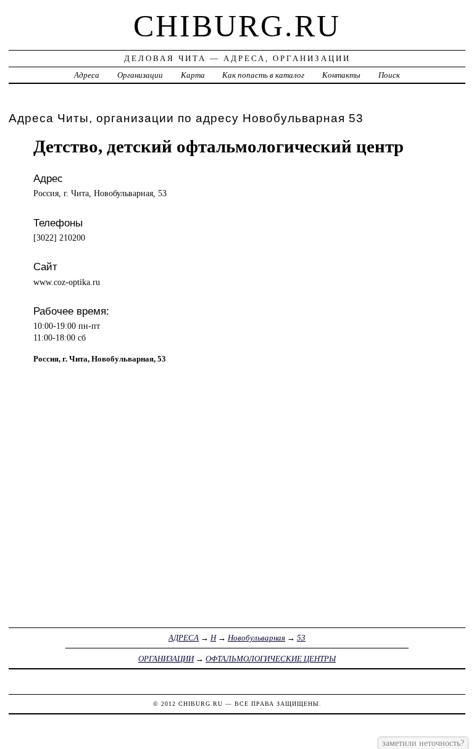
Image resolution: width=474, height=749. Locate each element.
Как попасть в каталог (263, 75)
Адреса (86, 75)
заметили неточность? (423, 743)
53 (301, 637)
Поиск (389, 75)
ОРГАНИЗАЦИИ (166, 658)
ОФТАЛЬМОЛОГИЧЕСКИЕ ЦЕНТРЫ (271, 658)
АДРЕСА (183, 637)
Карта (193, 75)
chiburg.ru (237, 26)
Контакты (341, 75)
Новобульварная (256, 637)
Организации (140, 75)
